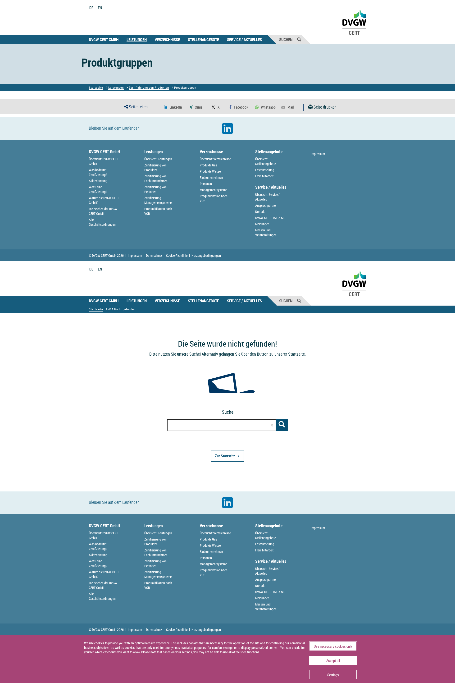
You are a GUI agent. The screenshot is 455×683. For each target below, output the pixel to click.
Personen (206, 183)
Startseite (96, 87)
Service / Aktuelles (244, 39)
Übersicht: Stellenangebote (265, 161)
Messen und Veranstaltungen (266, 232)
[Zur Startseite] (176, 489)
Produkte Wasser (211, 171)
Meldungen (262, 224)
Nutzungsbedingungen (206, 255)
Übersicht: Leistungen (158, 159)
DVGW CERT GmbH (103, 39)
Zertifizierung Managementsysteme (158, 200)
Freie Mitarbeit (264, 176)
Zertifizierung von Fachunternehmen (156, 178)
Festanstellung (264, 170)
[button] (173, 107)
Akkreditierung (98, 181)
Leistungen (137, 39)
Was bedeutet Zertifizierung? (98, 172)
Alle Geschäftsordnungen (102, 222)
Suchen (285, 39)
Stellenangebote (203, 39)
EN (100, 8)
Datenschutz (154, 255)
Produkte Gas (208, 165)
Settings (333, 674)
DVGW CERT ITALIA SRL (270, 217)
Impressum (318, 153)
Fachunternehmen (211, 177)
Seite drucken (325, 107)
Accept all (333, 660)
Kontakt (260, 211)
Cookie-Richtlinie (176, 255)
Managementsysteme (213, 190)
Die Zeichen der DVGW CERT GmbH (103, 211)
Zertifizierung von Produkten (149, 87)
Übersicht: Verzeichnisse (215, 159)
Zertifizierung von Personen (155, 189)
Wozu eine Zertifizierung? (98, 189)
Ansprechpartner (266, 205)
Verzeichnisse (167, 39)
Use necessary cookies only (333, 646)
